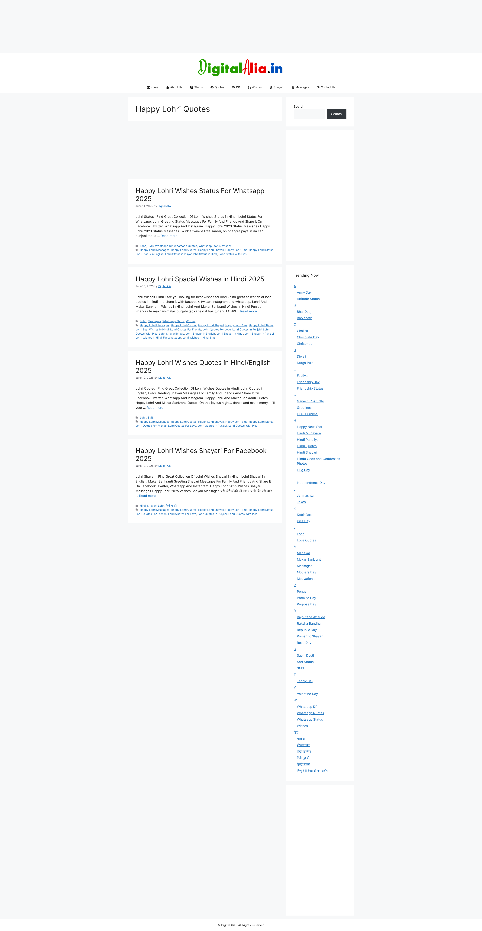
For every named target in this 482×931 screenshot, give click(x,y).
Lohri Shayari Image (171, 333)
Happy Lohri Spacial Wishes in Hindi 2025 (200, 279)
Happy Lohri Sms (236, 249)
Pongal (302, 591)
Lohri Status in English (150, 254)
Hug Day (303, 470)
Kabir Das (304, 515)
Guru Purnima (307, 414)
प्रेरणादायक (303, 745)
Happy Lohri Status (261, 249)
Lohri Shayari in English (200, 333)
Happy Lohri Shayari (211, 249)
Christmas (304, 344)
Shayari (279, 87)
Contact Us (328, 87)
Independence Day (311, 483)
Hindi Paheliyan (308, 440)
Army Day (304, 292)
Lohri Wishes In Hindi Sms (199, 337)
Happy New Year (309, 427)
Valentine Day (307, 694)
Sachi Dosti (305, 655)
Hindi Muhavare (309, 433)
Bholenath (304, 318)
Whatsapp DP (163, 245)
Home (154, 87)
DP (238, 87)
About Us (176, 87)
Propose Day (306, 604)
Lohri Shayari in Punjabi (259, 333)
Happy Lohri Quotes (184, 249)
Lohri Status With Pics (233, 254)
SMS (151, 245)
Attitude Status (308, 299)
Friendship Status (310, 388)
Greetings (304, 408)
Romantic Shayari (310, 636)
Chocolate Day (308, 337)
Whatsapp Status (210, 245)
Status (198, 87)
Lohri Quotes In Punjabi (247, 329)
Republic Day (307, 630)
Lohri (143, 245)
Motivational (306, 579)
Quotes (219, 87)
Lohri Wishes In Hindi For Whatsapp (158, 337)
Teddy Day (305, 681)
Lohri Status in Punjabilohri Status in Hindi (191, 254)
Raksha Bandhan (310, 623)
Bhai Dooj (304, 312)
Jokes (301, 502)
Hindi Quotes (307, 446)
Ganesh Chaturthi (310, 401)
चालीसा (301, 739)
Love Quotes (306, 540)
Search (299, 106)
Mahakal (303, 553)
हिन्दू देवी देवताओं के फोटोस (312, 771)
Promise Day (306, 598)
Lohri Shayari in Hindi (230, 333)
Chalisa (302, 331)
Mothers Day (306, 572)
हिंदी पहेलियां (304, 751)
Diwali (301, 356)
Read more (169, 236)
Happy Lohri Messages (154, 249)
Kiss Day (303, 521)
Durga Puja (305, 363)
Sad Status (305, 662)
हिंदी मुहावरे (303, 758)
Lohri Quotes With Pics (242, 425)
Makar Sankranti (309, 559)
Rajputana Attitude (311, 617)
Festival (302, 376)
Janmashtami (307, 495)
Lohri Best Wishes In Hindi (152, 329)
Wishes (257, 87)
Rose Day (304, 643)
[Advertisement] (113, 26)
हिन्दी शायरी (171, 505)
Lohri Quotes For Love (217, 329)
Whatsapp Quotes (185, 245)
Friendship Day (308, 382)
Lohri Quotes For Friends (185, 329)
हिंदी (296, 732)
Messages (302, 87)
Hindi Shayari (148, 505)
